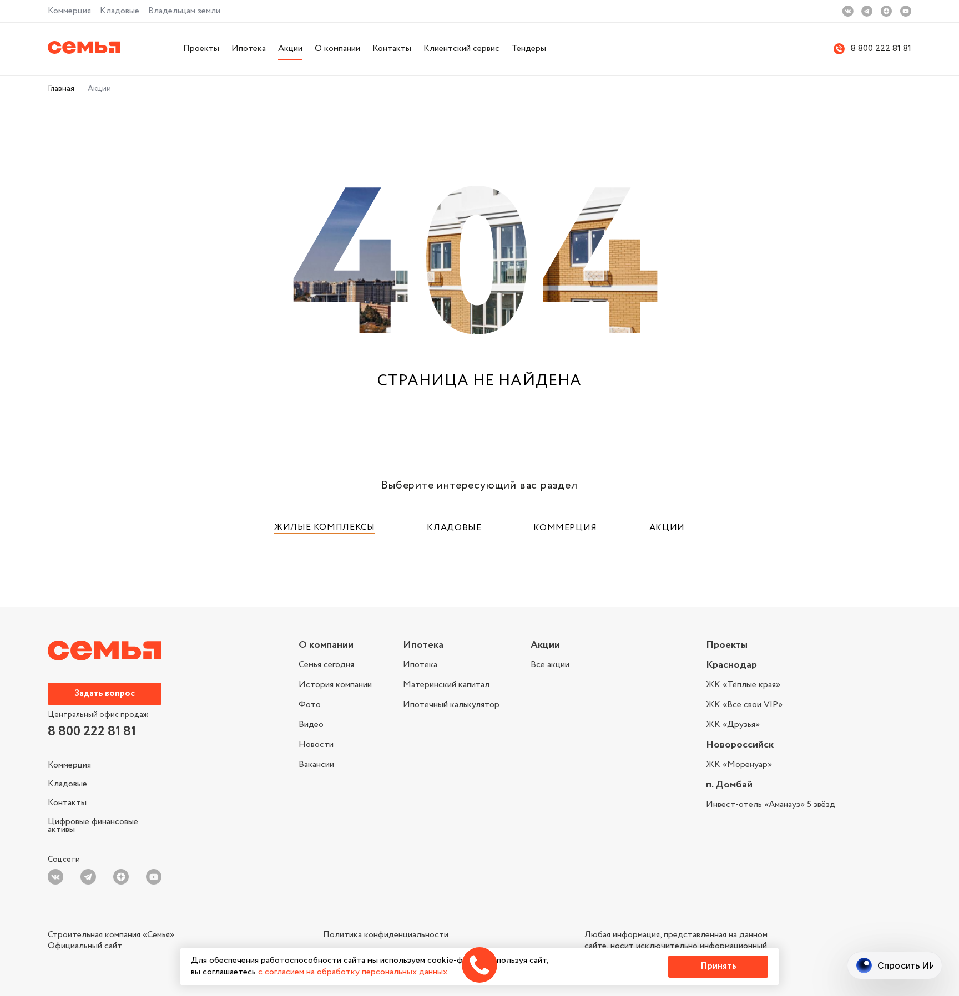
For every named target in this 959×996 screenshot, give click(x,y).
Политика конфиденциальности (385, 935)
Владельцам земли (184, 10)
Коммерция (69, 10)
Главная (61, 88)
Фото (310, 704)
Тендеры (529, 48)
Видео (311, 724)
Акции (290, 48)
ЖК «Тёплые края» (743, 685)
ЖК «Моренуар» (739, 764)
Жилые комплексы (324, 527)
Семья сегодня (326, 665)
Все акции (550, 664)
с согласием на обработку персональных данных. (353, 971)
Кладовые (119, 10)
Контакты (391, 48)
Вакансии (316, 763)
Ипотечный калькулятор (451, 703)
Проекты (201, 48)
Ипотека (248, 48)
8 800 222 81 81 (881, 49)
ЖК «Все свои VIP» (744, 704)
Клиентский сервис (461, 48)
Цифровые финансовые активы (93, 824)
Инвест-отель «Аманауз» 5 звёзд (770, 804)
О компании (337, 48)
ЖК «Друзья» (733, 723)
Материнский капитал (446, 684)
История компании (335, 684)
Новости (316, 744)
